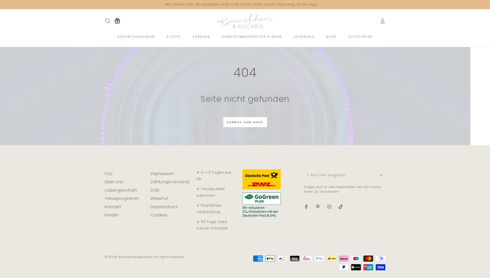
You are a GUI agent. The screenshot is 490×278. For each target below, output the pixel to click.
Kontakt (113, 207)
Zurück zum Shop (245, 122)
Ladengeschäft (121, 190)
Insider (111, 215)
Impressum (162, 174)
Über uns (114, 182)
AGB (155, 190)
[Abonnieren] (382, 175)
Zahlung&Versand (170, 182)
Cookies (159, 215)
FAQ (109, 174)
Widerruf (159, 198)
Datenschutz (164, 207)
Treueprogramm (122, 198)
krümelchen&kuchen (136, 257)
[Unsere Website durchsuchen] (107, 21)
